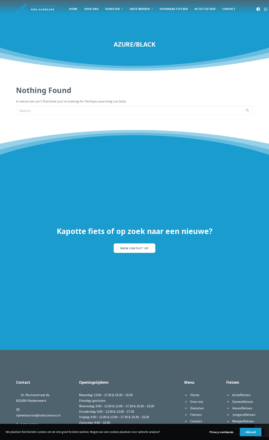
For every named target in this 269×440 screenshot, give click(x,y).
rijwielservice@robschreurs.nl (38, 415)
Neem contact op (134, 248)
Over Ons (91, 9)
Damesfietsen (242, 401)
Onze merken (140, 9)
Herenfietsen (242, 408)
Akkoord (250, 432)
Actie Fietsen (205, 9)
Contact (228, 9)
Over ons (196, 401)
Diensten (112, 9)
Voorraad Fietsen (174, 9)
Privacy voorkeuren (221, 432)
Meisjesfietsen (243, 421)
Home (73, 9)
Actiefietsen (241, 395)
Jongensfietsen (243, 414)
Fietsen (196, 414)
